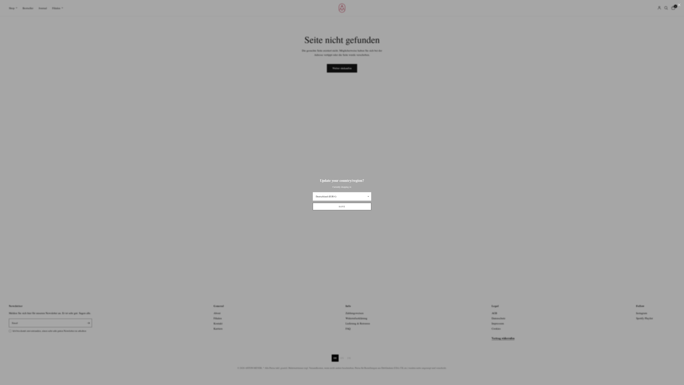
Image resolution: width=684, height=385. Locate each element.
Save (342, 206)
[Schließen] (679, 4)
